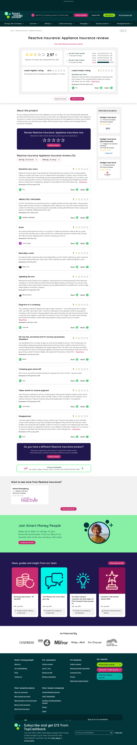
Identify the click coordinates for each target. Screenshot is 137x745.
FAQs (16, 673)
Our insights (55, 611)
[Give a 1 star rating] (44, 140)
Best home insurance (21, 709)
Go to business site (125, 15)
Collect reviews (75, 664)
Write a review (81, 15)
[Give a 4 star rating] (58, 140)
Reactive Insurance (21, 30)
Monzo (44, 707)
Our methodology (20, 668)
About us (17, 664)
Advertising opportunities (79, 681)
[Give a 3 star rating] (53, 140)
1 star (94, 62)
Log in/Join (96, 15)
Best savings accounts (22, 696)
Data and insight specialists (80, 668)
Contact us (18, 677)
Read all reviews (61, 99)
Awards (112, 611)
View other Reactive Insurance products (68, 44)
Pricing (72, 677)
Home (12, 30)
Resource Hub (47, 673)
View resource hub (116, 563)
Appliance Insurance (35, 30)
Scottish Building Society (51, 692)
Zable (44, 711)
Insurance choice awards (105, 676)
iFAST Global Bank (48, 696)
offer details (55, 738)
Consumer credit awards (108, 670)
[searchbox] (51, 15)
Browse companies (49, 677)
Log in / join (46, 668)
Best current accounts (22, 705)
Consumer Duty (75, 673)
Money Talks (27, 611)
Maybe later (118, 733)
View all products (68, 509)
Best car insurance (21, 692)
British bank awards (106, 665)
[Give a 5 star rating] (62, 140)
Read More (83, 182)
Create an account (27, 542)
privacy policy (29, 741)
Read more (96, 81)
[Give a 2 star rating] (49, 140)
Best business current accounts (25, 701)
